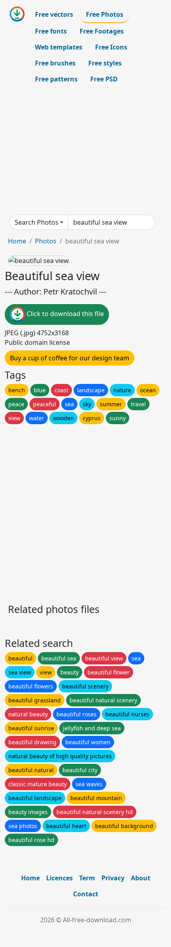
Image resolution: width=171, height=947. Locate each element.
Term (87, 878)
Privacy (112, 878)
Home (17, 241)
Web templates (58, 47)
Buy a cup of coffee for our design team (69, 358)
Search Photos (36, 222)
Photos (45, 241)
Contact (85, 894)
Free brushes (55, 63)
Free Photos (104, 14)
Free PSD (104, 79)
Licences (59, 878)
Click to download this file (64, 313)
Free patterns (56, 79)
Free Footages (102, 31)
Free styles (105, 63)
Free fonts (51, 31)
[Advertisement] (85, 150)
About (140, 878)
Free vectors (54, 14)
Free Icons (111, 47)
